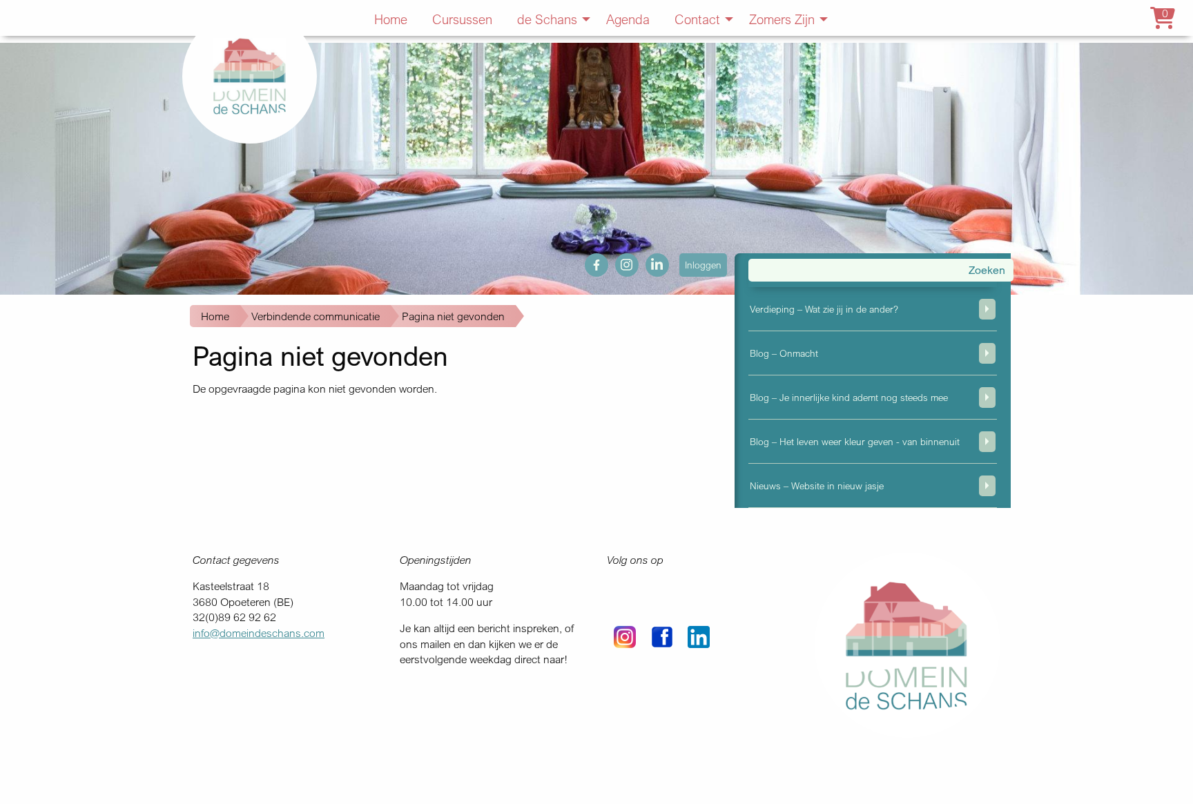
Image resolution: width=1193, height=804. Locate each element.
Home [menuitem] (390, 19)
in (650, 261)
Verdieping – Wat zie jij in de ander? (824, 309)
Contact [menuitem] (697, 19)
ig (619, 261)
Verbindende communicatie (315, 316)
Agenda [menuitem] (628, 19)
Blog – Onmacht (784, 353)
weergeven (987, 309)
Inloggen (703, 265)
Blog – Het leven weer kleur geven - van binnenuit (855, 441)
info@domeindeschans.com (258, 633)
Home (215, 316)
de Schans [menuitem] (547, 19)
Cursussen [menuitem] (462, 19)
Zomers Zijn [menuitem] (782, 19)
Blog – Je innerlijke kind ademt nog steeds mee (849, 397)
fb (589, 261)
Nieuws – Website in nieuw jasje (817, 485)
